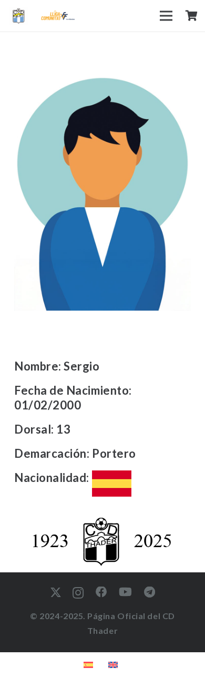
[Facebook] (102, 592)
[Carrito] (191, 16)
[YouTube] (125, 592)
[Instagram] (78, 593)
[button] (166, 16)
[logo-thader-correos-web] (18, 16)
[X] (56, 593)
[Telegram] (150, 592)
